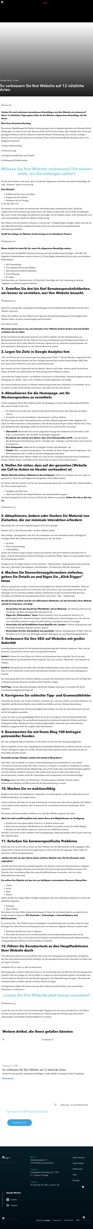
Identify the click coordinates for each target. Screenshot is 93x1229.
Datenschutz (68, 1220)
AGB (77, 1220)
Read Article (8, 1078)
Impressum (57, 1220)
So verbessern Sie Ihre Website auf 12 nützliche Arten (34, 1069)
